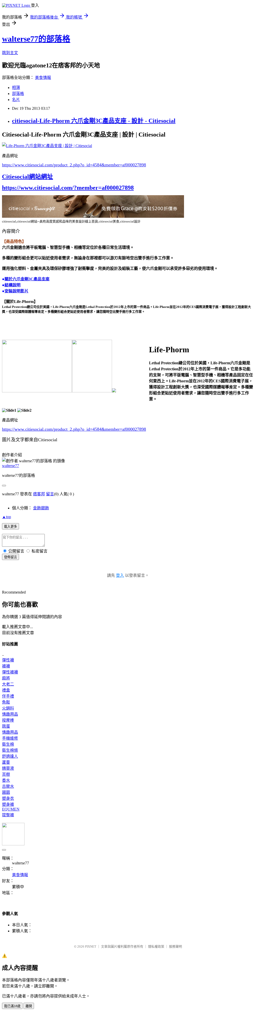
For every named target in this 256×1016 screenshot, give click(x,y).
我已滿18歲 (12, 1006)
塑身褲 (8, 804)
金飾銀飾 (41, 508)
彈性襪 (8, 660)
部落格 (18, 93)
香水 (6, 780)
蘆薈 (6, 762)
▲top (6, 517)
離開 (29, 1006)
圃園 (6, 792)
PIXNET (90, 946)
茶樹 (6, 774)
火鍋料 (8, 708)
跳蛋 (6, 726)
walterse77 (10, 466)
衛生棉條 (10, 750)
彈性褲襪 (10, 672)
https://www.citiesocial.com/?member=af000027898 (68, 187)
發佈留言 (10, 557)
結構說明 (12, 285)
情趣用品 (10, 714)
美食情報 (43, 77)
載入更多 (10, 526)
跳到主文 (10, 53)
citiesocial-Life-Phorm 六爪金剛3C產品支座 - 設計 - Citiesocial (94, 121)
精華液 (8, 768)
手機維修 (10, 738)
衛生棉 (8, 744)
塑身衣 (8, 798)
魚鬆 (6, 702)
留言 (50, 494)
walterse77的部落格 (36, 38)
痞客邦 (39, 494)
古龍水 (8, 786)
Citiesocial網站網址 (27, 176)
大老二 (8, 684)
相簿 (16, 87)
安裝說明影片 (16, 291)
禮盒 (6, 690)
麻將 (6, 678)
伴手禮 (8, 696)
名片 (16, 99)
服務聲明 (175, 946)
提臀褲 (8, 815)
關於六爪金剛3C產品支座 (27, 279)
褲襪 (6, 666)
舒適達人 (10, 756)
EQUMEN (11, 809)
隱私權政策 (156, 946)
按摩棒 (8, 720)
